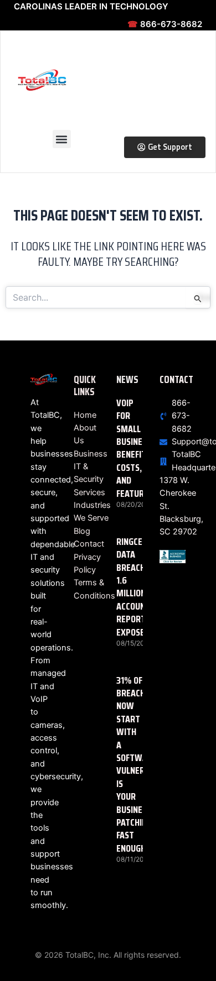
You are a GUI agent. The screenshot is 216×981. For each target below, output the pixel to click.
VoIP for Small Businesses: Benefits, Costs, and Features (139, 448)
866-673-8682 (164, 24)
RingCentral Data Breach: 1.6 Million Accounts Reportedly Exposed (141, 587)
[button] (62, 139)
